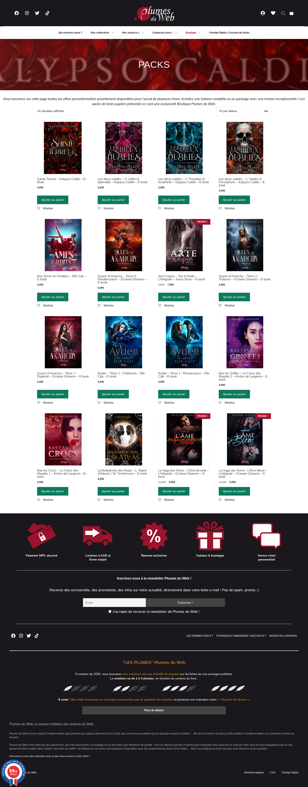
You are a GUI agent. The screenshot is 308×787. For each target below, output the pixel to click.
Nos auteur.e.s (130, 32)
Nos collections (100, 32)
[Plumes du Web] (154, 13)
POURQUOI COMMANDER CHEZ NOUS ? (241, 635)
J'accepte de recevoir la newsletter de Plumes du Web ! (155, 612)
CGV (273, 772)
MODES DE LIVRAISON (283, 635)
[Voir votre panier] (291, 13)
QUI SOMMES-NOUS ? (200, 635)
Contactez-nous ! (162, 32)
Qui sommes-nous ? (70, 32)
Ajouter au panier (52, 199)
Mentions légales (254, 772)
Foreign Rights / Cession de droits (229, 32)
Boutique (191, 32)
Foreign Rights (290, 772)
